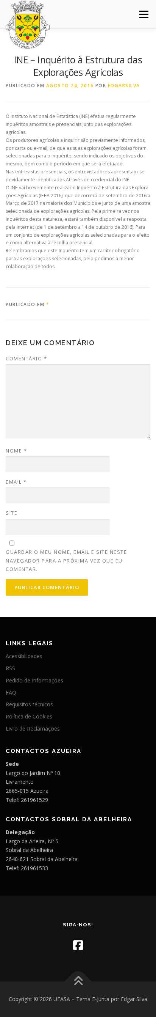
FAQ (11, 692)
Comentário (26, 358)
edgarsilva (124, 85)
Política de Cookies (29, 716)
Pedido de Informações (34, 680)
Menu (143, 14)
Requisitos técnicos (29, 704)
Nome (16, 450)
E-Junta (100, 999)
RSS (10, 668)
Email (16, 481)
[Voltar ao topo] (78, 981)
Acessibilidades (24, 656)
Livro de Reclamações (33, 728)
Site (11, 512)
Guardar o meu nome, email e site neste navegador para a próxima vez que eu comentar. (66, 560)
